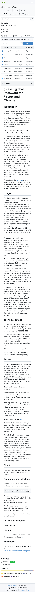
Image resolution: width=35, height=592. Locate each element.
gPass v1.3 (6, 561)
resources (7, 61)
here (5, 395)
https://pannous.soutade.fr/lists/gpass (17, 551)
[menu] (7, 590)
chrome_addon (8, 51)
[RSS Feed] (3, 10)
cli (4, 54)
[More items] (32, 14)
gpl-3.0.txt (7, 71)
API (29, 590)
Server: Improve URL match (22, 65)
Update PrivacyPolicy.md (21, 75)
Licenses (22, 590)
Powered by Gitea (12, 585)
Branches (18, 36)
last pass (20, 180)
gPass (14, 7)
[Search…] (32, 19)
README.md (7, 78)
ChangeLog (7, 68)
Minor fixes (13, 47)
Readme (5, 29)
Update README (19, 78)
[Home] (3, 2)
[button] (8, 10)
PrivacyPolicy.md (8, 75)
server (6, 65)
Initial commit (18, 71)
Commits (7, 36)
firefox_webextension (8, 58)
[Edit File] (31, 83)
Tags (29, 36)
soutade (7, 7)
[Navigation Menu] (32, 2)
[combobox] (11, 43)
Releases (4, 559)
